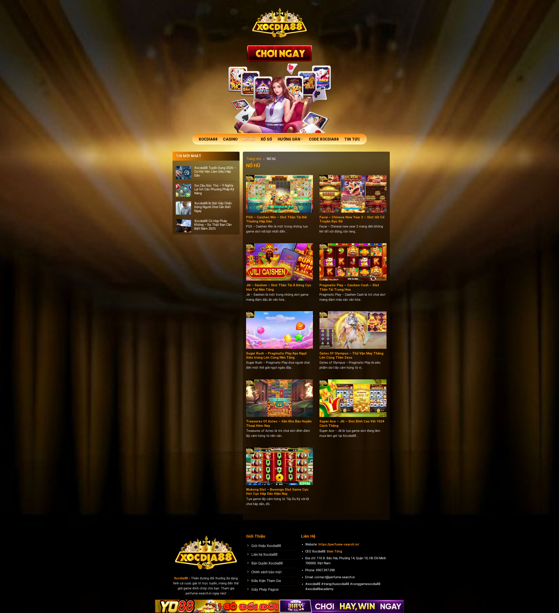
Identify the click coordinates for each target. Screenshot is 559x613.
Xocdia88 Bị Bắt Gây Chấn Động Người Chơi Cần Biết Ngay (213, 207)
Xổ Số (266, 139)
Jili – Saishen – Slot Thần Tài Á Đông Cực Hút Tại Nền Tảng (278, 287)
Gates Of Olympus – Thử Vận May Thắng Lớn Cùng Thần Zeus (351, 355)
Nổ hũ (249, 139)
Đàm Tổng (334, 551)
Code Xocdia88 (324, 139)
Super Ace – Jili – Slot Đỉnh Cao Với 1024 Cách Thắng (351, 423)
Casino (230, 139)
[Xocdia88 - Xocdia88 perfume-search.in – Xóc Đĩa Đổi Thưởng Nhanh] (279, 22)
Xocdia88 (181, 578)
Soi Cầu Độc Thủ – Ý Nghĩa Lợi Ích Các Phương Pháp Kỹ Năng (214, 189)
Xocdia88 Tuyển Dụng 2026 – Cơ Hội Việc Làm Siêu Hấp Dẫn (215, 171)
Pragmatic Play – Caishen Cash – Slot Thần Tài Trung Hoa (349, 287)
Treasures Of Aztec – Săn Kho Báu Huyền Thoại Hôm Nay (279, 423)
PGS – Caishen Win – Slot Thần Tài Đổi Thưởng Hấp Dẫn (276, 219)
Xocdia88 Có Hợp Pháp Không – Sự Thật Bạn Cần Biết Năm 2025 (213, 225)
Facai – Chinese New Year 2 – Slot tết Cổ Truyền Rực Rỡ (351, 219)
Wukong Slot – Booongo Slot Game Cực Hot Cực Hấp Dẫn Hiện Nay (277, 492)
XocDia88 (208, 139)
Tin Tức (352, 139)
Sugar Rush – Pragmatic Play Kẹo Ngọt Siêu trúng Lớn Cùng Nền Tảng (276, 355)
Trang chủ (253, 159)
